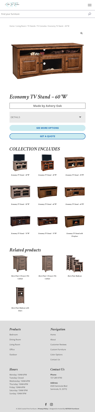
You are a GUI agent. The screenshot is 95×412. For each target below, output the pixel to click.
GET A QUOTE (47, 136)
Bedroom (14, 334)
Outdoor (13, 354)
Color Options (56, 354)
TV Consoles (42, 26)
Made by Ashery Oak (47, 106)
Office (12, 349)
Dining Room (15, 339)
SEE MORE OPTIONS (47, 127)
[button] (81, 33)
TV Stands (31, 26)
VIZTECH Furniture (72, 409)
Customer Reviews (58, 344)
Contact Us (55, 359)
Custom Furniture (58, 349)
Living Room (21, 26)
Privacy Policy (43, 409)
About (53, 339)
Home (12, 26)
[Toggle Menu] (90, 5)
